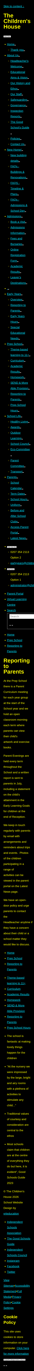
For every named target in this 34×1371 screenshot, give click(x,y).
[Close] (4, 1365)
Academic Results (18, 994)
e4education (11, 1213)
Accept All (6, 1359)
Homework (13, 999)
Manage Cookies (15, 1359)
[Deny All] (6, 1365)
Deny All (23, 1359)
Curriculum (14, 988)
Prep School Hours (19, 1027)
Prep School (11, 569)
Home (10, 634)
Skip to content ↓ (13, 6)
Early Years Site (12, 547)
